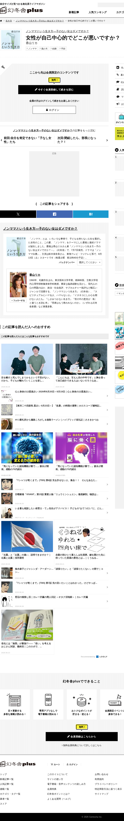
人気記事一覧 (7, 784)
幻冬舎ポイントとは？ (58, 794)
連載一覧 (4, 789)
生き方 (9, 21)
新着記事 (74, 12)
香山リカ (34, 274)
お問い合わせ (101, 774)
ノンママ (32, 48)
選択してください (88, 262)
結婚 (54, 48)
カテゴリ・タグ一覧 (10, 794)
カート (57, 764)
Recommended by (88, 657)
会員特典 (51, 789)
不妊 (63, 48)
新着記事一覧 (7, 779)
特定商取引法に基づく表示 (108, 789)
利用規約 (99, 779)
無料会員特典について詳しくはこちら (82, 745)
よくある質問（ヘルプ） (59, 799)
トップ (3, 774)
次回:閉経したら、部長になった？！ (76, 139)
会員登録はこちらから (83, 736)
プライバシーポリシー (106, 784)
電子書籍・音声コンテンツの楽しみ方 (66, 784)
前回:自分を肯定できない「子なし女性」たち (27, 139)
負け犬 (44, 48)
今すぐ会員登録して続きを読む (56, 89)
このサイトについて (57, 774)
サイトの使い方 (55, 779)
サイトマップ (101, 794)
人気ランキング (98, 12)
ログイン (54, 110)
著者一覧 (4, 799)
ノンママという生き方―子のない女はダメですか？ (40, 21)
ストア (3, 803)
